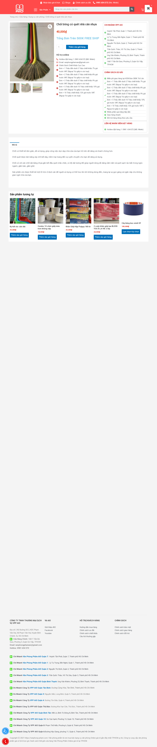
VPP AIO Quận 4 (37, 700)
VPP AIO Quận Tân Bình (40, 688)
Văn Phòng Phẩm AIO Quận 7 (35, 656)
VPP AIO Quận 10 (38, 719)
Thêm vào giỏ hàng (77, 47)
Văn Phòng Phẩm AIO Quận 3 (35, 675)
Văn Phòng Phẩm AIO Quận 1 (35, 663)
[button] (50, 26)
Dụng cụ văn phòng (36, 17)
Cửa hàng (23, 17)
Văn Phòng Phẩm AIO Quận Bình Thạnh (40, 681)
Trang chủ (14, 17)
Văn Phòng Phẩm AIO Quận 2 (35, 669)
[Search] (131, 9)
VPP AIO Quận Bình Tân (41, 713)
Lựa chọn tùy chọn (131, 232)
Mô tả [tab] (14, 145)
